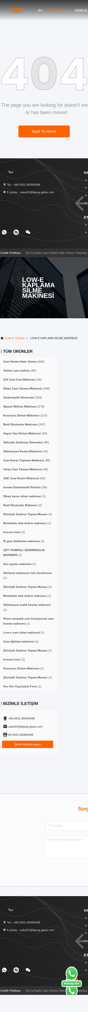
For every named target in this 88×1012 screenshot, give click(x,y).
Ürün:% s (58, 10)
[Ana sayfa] (16, 10)
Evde (8, 338)
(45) (24, 478)
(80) (26, 460)
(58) (25, 487)
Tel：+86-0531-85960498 (23, 184)
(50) (25, 433)
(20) (25, 451)
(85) (26, 442)
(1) (27, 523)
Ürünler (20, 338)
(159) (22, 397)
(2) (24, 496)
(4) (27, 514)
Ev (40, 10)
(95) (19, 370)
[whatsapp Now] (71, 986)
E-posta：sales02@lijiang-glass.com (30, 192)
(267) (24, 424)
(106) (26, 388)
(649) (23, 361)
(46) (25, 469)
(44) (22, 379)
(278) (23, 406)
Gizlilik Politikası (10, 252)
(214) (25, 415)
